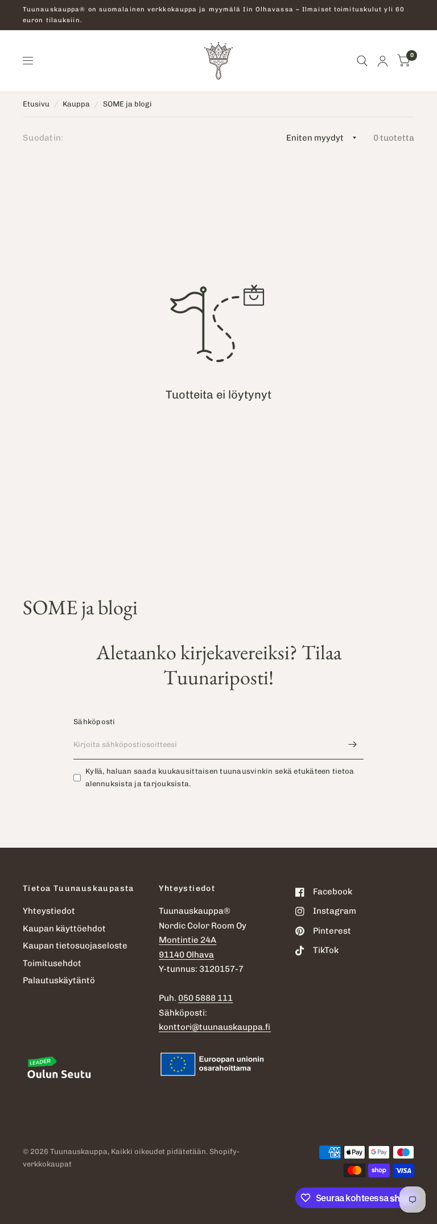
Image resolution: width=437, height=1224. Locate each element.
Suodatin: (43, 138)
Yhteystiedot (49, 911)
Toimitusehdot (52, 963)
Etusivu (36, 104)
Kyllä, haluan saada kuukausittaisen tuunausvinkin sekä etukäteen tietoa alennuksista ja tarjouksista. (219, 777)
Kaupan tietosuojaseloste (75, 945)
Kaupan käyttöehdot (64, 928)
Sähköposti (94, 721)
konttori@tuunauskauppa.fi (215, 1027)
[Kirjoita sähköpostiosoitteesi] (352, 744)
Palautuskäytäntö (59, 980)
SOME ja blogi (127, 104)
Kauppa (76, 104)
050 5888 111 (205, 998)
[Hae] (362, 61)
